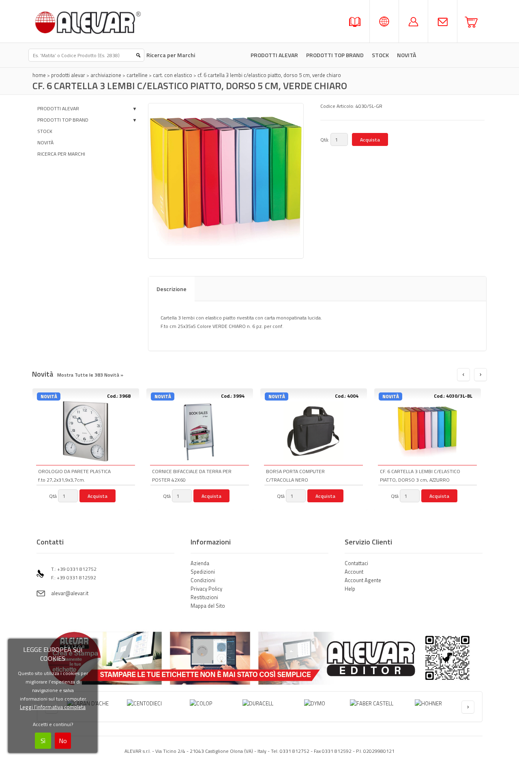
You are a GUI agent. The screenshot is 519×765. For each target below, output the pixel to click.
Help (350, 589)
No (63, 741)
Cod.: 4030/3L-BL (453, 396)
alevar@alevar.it (69, 593)
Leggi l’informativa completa (53, 707)
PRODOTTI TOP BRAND (335, 55)
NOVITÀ (45, 142)
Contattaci (356, 563)
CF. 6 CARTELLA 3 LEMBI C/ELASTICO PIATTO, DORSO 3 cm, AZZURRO (420, 475)
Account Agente (363, 580)
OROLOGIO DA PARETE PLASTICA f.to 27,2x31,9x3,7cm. (74, 475)
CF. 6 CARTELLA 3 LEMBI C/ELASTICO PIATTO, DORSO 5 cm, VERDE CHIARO (269, 75)
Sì (43, 741)
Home (39, 75)
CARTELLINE (137, 75)
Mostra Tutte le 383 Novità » (90, 375)
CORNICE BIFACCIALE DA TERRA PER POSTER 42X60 (192, 475)
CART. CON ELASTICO (172, 75)
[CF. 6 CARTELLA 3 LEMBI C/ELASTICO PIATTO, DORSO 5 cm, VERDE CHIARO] (226, 181)
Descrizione (172, 289)
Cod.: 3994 (232, 396)
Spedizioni (203, 572)
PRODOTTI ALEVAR (274, 55)
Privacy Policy (206, 589)
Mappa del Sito (208, 606)
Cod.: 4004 (346, 396)
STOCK (380, 55)
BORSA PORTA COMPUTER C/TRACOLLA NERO (295, 475)
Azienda (200, 563)
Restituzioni (204, 597)
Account (354, 572)
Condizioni (203, 580)
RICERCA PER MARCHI (61, 154)
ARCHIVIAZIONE (105, 75)
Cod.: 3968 (119, 396)
